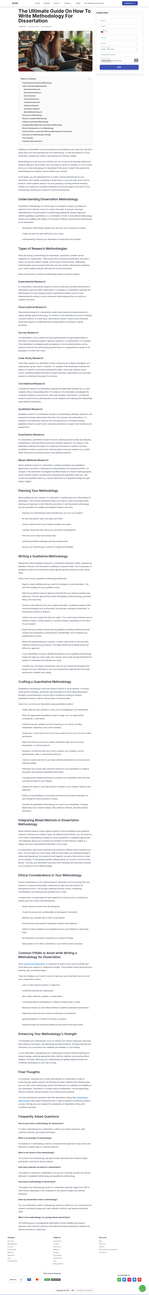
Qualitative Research (31, 105)
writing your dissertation (34, 964)
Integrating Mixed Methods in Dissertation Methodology (42, 125)
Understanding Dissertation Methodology (37, 83)
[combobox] (119, 38)
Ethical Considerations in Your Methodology (37, 128)
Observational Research (32, 92)
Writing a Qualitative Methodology (34, 118)
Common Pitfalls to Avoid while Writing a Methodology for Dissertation (47, 131)
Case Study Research (31, 99)
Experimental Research (32, 89)
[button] (102, 32)
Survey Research (30, 96)
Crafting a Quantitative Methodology (35, 122)
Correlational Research (32, 102)
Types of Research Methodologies (34, 86)
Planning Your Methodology (32, 115)
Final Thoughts (27, 138)
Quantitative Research (32, 109)
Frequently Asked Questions (32, 141)
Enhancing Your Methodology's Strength (36, 135)
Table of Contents (28, 79)
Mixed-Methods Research (33, 112)
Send (119, 67)
